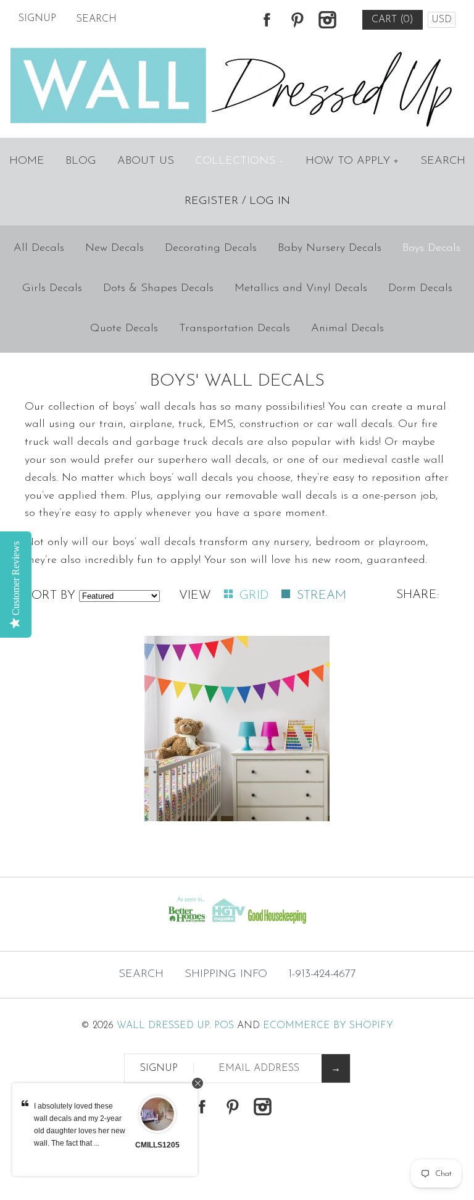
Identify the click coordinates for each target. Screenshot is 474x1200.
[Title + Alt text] (81, 927)
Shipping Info (226, 974)
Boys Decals (431, 248)
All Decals (39, 248)
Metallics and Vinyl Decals (301, 288)
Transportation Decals (234, 328)
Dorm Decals (420, 288)
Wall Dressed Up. (164, 1026)
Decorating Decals (211, 248)
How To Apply (352, 161)
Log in (269, 201)
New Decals (114, 248)
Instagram (327, 19)
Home (26, 161)
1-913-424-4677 (322, 974)
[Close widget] (197, 1083)
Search (442, 161)
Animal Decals (347, 328)
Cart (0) (393, 20)
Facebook (266, 19)
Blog (80, 161)
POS (224, 1026)
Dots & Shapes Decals (158, 288)
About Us (145, 161)
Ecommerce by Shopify (328, 1026)
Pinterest (296, 19)
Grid (255, 595)
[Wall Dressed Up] (237, 48)
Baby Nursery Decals (329, 248)
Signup (37, 18)
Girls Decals (52, 288)
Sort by (50, 595)
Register (211, 201)
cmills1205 (157, 1145)
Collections (239, 161)
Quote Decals (124, 328)
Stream (321, 595)
